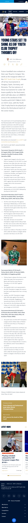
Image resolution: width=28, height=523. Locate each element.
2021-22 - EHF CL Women (14, 483)
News (10, 11)
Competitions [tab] (21, 1)
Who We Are (5, 504)
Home (3, 483)
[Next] (26, 2)
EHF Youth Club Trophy (12, 79)
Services (4, 513)
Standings (21, 11)
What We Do (5, 507)
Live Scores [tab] (7, 1)
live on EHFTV (20, 140)
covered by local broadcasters (9, 142)
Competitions (5, 510)
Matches (15, 11)
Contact (4, 516)
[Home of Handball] (14, 520)
